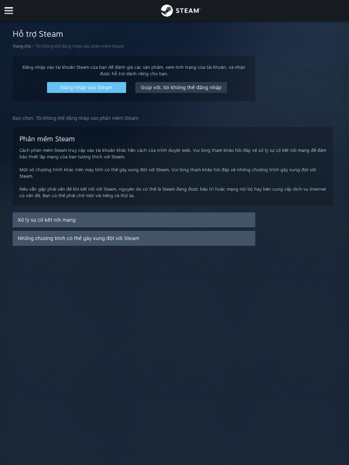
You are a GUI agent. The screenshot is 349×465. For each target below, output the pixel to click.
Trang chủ (22, 46)
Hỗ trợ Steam (38, 34)
